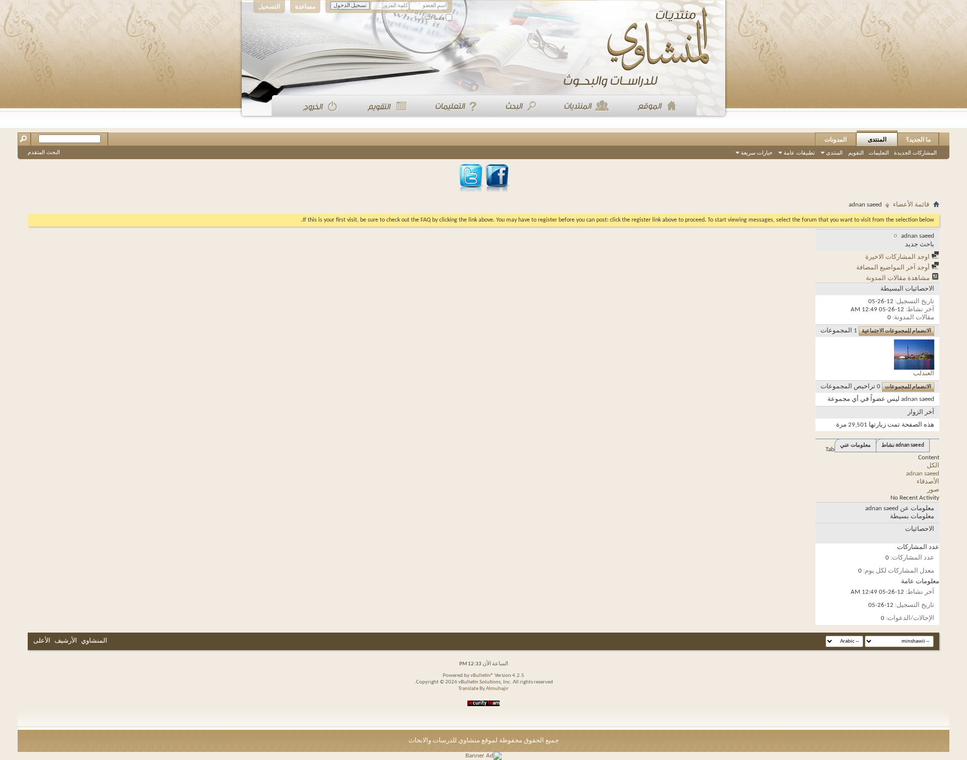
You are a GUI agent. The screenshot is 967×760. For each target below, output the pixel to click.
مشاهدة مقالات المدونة (898, 278)
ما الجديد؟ (918, 139)
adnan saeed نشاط (902, 445)
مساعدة (305, 6)
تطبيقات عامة (799, 153)
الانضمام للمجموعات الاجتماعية (896, 331)
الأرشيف (65, 641)
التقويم (856, 153)
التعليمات (879, 153)
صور (933, 490)
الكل (933, 465)
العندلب (923, 373)
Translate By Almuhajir (483, 689)
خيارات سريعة (757, 153)
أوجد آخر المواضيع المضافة (893, 267)
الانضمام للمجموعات (908, 387)
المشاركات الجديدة (915, 153)
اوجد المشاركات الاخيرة (898, 257)
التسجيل (269, 6)
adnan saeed (922, 473)
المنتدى (877, 139)
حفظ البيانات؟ (430, 18)
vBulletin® (482, 675)
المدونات (835, 139)
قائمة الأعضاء (911, 204)
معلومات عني (855, 445)
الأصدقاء (928, 481)
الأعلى (41, 641)
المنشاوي (94, 641)
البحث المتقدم (44, 152)
